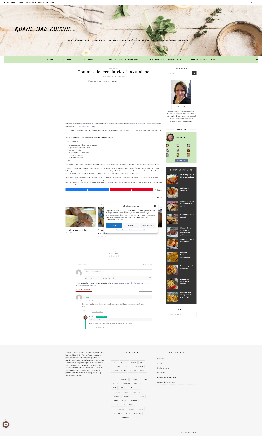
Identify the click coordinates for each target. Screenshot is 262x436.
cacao (133, 362)
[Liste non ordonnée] (100, 278)
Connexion (148, 265)
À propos (14, 2)
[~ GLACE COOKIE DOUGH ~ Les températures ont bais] (188, 146)
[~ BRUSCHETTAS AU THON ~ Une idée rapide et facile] (188, 150)
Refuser (131, 225)
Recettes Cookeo (108, 59)
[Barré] (94, 278)
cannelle (116, 366)
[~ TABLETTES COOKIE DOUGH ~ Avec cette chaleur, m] (178, 150)
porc (142, 396)
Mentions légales (163, 368)
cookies (125, 375)
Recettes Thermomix (128, 59)
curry (115, 379)
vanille (116, 417)
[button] (155, 206)
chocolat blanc (119, 371)
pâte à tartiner (119, 409)
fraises (124, 379)
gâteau (144, 379)
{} (111, 278)
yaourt (137, 417)
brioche (124, 362)
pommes (116, 396)
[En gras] (86, 278)
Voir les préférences (148, 225)
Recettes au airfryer (178, 59)
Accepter (114, 225)
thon (128, 413)
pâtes (131, 404)
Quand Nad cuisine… (45, 30)
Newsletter (30, 2)
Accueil (6, 2)
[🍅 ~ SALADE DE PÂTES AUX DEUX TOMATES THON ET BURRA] (188, 155)
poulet (134, 400)
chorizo (133, 371)
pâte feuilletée (119, 404)
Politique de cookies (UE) (44, 2)
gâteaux (116, 383)
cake (141, 362)
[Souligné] (91, 278)
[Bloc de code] (106, 278)
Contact (21, 2)
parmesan (116, 392)
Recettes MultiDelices (152, 59)
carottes (127, 366)
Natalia (86, 297)
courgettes (137, 375)
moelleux (124, 387)
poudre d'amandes (120, 400)
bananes (116, 358)
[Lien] (108, 278)
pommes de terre (135, 123)
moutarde (135, 387)
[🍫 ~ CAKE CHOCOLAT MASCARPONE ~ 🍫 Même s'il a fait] (178, 146)
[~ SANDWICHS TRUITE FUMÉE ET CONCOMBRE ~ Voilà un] (178, 155)
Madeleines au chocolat (76, 230)
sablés (132, 409)
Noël (213, 59)
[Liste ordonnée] (97, 278)
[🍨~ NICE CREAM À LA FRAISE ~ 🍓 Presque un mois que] (167, 155)
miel (114, 387)
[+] (114, 278)
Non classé (114, 68)
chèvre (142, 371)
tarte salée (117, 413)
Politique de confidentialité (137, 230)
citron (115, 375)
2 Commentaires (120, 76)
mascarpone (138, 383)
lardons (126, 383)
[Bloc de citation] (103, 278)
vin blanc (126, 417)
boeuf (115, 362)
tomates (137, 413)
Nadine (91, 317)
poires (126, 392)
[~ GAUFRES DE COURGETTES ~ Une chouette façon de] (167, 150)
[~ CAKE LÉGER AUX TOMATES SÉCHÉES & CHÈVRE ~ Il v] (167, 146)
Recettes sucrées (86, 59)
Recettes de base (199, 59)
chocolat (139, 366)
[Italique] (88, 278)
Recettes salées (65, 59)
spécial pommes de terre (86, 126)
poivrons (137, 392)
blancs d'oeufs (138, 358)
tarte (140, 409)
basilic (126, 358)
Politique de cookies (122, 230)
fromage (134, 379)
